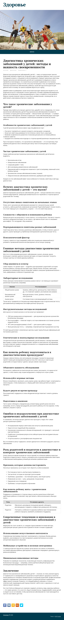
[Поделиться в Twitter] (21, 605)
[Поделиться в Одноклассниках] (13, 605)
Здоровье (14, 4)
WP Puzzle (58, 616)
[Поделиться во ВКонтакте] (9, 605)
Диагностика (13, 70)
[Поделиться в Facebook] (4, 605)
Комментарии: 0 (22, 70)
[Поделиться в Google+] (17, 605)
